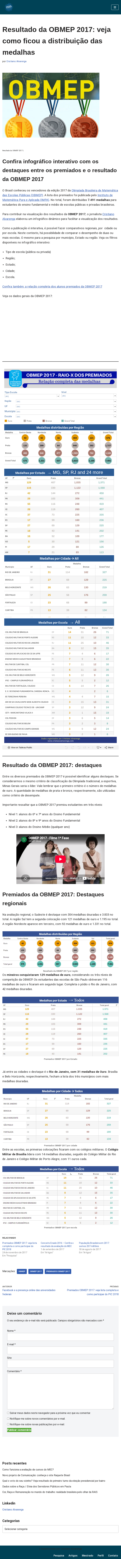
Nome (11, 1330)
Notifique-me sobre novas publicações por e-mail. (37, 1424)
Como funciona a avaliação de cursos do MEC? (28, 1469)
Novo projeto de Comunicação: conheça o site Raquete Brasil (36, 1475)
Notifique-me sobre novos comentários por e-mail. (37, 1418)
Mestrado (87, 1555)
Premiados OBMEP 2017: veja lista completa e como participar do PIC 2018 (19, 1246)
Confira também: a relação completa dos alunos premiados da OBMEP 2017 (52, 286)
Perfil (101, 1555)
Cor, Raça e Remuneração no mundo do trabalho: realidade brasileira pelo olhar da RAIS (50, 1492)
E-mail (11, 1344)
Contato (113, 1555)
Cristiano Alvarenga (16, 61)
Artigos (73, 1555)
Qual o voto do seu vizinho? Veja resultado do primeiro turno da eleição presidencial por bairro (53, 1480)
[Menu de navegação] (115, 7)
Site (9, 1357)
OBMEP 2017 (36, 1271)
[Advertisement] (60, 329)
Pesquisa (59, 1555)
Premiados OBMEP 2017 (58, 1271)
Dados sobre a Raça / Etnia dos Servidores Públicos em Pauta (36, 1486)
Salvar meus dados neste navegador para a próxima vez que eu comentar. (50, 1413)
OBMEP (21, 1271)
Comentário (14, 1371)
